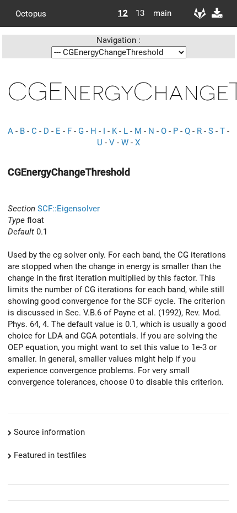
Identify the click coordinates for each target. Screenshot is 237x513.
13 (140, 13)
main (158, 13)
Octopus (30, 13)
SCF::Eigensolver (68, 209)
